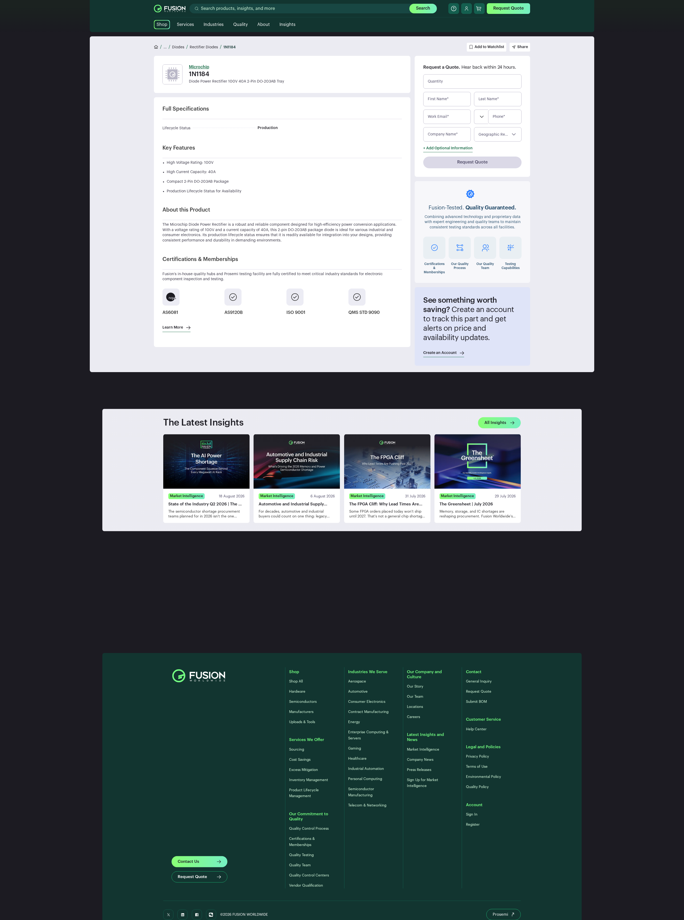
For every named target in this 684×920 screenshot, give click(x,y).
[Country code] (481, 117)
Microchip (199, 67)
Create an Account (440, 353)
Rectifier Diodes (204, 47)
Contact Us (188, 861)
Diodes (178, 47)
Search (423, 8)
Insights (287, 24)
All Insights (495, 422)
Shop (162, 24)
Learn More (172, 327)
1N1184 (229, 47)
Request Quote (508, 8)
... (165, 47)
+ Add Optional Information (448, 148)
